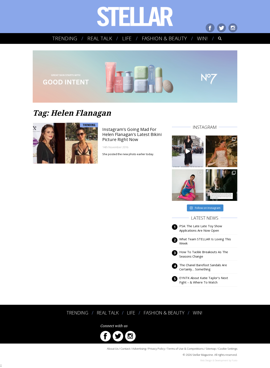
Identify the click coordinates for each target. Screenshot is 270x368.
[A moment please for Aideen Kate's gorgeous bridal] (221, 151)
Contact (125, 349)
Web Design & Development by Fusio (218, 360)
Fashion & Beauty (164, 38)
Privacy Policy (156, 349)
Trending (64, 38)
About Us (112, 349)
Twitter (221, 27)
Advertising (139, 349)
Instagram (232, 27)
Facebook (210, 27)
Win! (202, 38)
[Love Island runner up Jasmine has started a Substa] (188, 185)
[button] (217, 38)
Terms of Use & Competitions (185, 349)
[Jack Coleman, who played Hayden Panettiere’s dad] (221, 185)
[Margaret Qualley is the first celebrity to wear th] (188, 151)
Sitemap (211, 349)
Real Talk (99, 38)
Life (127, 38)
